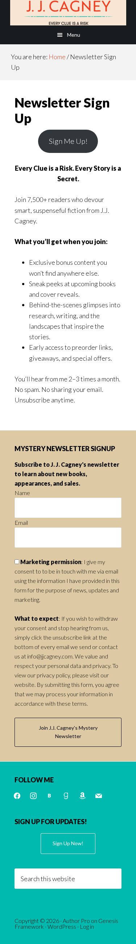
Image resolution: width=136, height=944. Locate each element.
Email (21, 522)
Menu (73, 35)
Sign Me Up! (68, 141)
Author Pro (76, 920)
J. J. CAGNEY (68, 12)
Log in (87, 926)
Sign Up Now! (68, 843)
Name (22, 492)
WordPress (62, 926)
